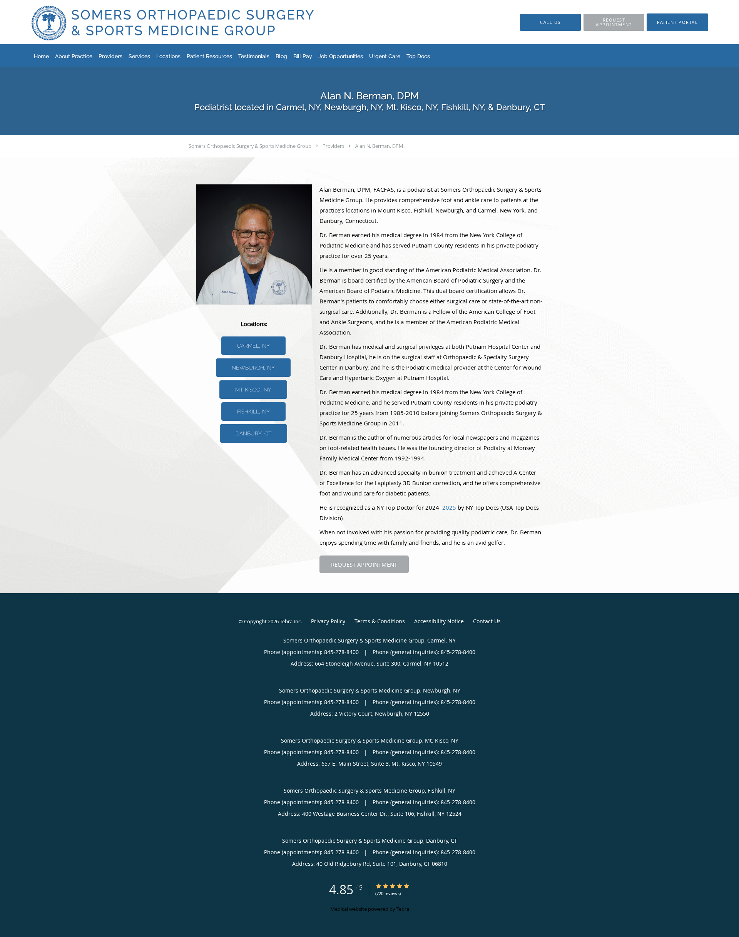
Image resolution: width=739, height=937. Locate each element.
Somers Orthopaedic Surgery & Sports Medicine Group (250, 145)
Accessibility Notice (439, 621)
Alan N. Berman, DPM (379, 145)
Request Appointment (364, 564)
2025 (449, 507)
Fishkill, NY (253, 411)
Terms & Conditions (379, 621)
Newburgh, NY (253, 368)
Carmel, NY (253, 346)
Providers (333, 145)
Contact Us (487, 621)
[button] (614, 22)
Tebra (402, 908)
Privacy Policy (328, 621)
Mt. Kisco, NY (253, 390)
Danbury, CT (253, 433)
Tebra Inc (290, 621)
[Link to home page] (160, 22)
